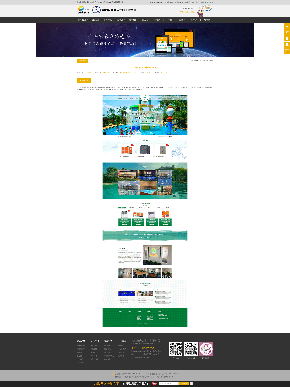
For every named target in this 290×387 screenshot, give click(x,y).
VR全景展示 (168, 2)
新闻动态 (194, 20)
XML (202, 2)
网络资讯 (107, 349)
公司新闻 (107, 346)
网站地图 (195, 2)
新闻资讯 (108, 341)
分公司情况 (122, 349)
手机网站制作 (120, 20)
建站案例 (182, 20)
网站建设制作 (83, 20)
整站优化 (145, 20)
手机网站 (80, 352)
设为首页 (178, 2)
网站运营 (107, 352)
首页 (204, 61)
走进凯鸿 (122, 341)
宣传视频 (159, 2)
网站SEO (94, 349)
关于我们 (121, 346)
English (151, 2)
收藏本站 (187, 2)
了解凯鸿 (206, 20)
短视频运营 (95, 20)
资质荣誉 (121, 356)
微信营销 (132, 20)
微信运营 (107, 359)
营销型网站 (108, 20)
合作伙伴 (121, 352)
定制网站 (94, 346)
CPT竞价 (169, 20)
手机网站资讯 (109, 356)
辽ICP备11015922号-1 (170, 374)
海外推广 (157, 20)
